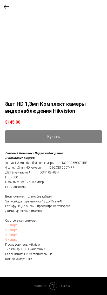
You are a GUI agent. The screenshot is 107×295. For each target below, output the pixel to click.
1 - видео (11, 225)
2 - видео (11, 230)
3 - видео (11, 235)
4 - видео (11, 239)
